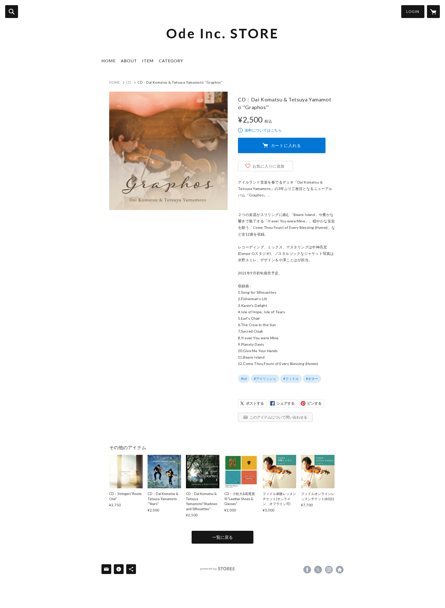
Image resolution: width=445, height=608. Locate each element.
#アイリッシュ (265, 379)
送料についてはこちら (263, 130)
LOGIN (412, 11)
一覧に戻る (222, 537)
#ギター (312, 379)
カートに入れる (286, 145)
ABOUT (129, 60)
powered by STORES (217, 569)
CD (128, 82)
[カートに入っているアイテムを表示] (433, 11)
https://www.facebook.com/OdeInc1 (307, 570)
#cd (244, 379)
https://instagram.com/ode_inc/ (329, 570)
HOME (108, 60)
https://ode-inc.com (340, 570)
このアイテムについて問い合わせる (278, 417)
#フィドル (291, 379)
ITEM (148, 60)
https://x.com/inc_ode (318, 570)
